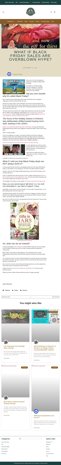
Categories (10, 21)
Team (25, 21)
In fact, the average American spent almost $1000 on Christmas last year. (20, 142)
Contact (31, 21)
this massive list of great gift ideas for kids (23, 268)
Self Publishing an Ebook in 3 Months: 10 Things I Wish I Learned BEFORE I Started (45, 348)
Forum (37, 21)
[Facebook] (51, 12)
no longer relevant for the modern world (35, 181)
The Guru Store (45, 21)
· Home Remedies (24, 2)
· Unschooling (45, 2)
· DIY (16, 2)
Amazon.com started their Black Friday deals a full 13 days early (18, 126)
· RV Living (53, 2)
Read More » (7, 358)
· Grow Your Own (9, 2)
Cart (52, 21)
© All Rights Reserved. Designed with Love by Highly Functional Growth (30, 463)
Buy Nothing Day (19, 246)
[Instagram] (54, 12)
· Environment (36, 2)
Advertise (20, 21)
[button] (3, 12)
